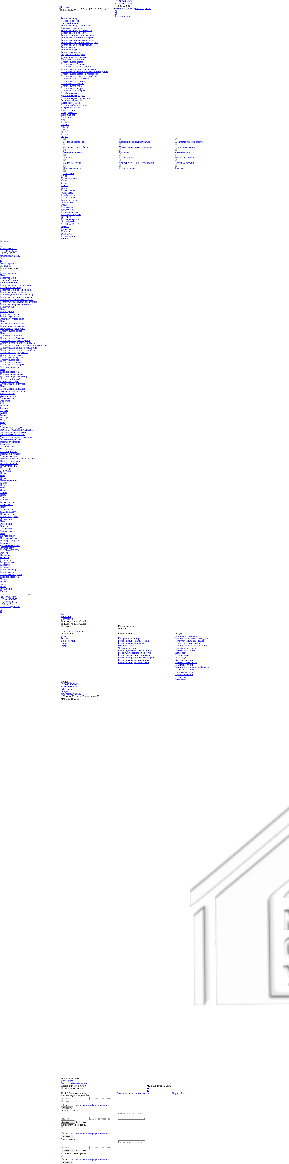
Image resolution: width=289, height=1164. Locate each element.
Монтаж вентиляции (185, 157)
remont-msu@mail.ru (125, 8)
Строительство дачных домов (76, 66)
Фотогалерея (67, 192)
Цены (64, 176)
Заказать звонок (123, 16)
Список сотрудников (73, 631)
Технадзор (180, 168)
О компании (67, 202)
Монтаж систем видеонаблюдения (136, 163)
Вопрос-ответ (68, 236)
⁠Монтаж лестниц (72, 163)
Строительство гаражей (73, 81)
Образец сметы (68, 221)
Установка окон (183, 152)
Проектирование (127, 168)
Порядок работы (69, 212)
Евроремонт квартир (71, 28)
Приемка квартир (72, 168)
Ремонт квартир (69, 18)
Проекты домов (69, 197)
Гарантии (66, 217)
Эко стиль (66, 117)
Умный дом (69, 157)
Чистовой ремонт (70, 23)
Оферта (65, 226)
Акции (64, 180)
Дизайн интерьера (70, 93)
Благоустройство (127, 157)
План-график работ (71, 214)
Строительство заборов (73, 90)
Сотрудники (67, 207)
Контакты (66, 238)
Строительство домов (72, 61)
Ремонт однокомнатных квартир (77, 35)
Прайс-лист (67, 1081)
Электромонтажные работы (189, 141)
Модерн (65, 127)
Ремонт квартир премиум (74, 33)
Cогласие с (87, 1105)
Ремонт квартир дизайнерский (76, 30)
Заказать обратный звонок (74, 1083)
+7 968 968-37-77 (123, 3)
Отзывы (65, 204)
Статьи (64, 185)
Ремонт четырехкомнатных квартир (79, 42)
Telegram (65, 691)
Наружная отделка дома (73, 59)
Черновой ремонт (70, 20)
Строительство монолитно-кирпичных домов (84, 71)
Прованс (65, 122)
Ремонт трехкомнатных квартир (77, 40)
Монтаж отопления (73, 152)
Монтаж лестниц (184, 665)
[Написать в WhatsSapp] (116, 11)
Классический (68, 110)
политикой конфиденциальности (93, 1105)
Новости (65, 231)
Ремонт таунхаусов (70, 52)
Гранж (64, 131)
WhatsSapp (66, 689)
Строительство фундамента (75, 78)
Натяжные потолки (184, 163)
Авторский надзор (70, 102)
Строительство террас (72, 88)
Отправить (67, 1108)
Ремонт (64, 188)
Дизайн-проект (68, 195)
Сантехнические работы (75, 147)
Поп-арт (65, 134)
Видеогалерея (68, 190)
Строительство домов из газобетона (79, 74)
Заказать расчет (143, 8)
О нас (64, 636)
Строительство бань (71, 86)
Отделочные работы (185, 147)
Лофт (63, 119)
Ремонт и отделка (70, 200)
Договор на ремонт (71, 219)
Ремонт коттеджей (70, 49)
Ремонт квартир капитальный (76, 45)
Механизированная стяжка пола (135, 147)
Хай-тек (65, 124)
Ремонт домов (68, 47)
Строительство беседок (73, 64)
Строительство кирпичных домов (78, 69)
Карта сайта (178, 1093)
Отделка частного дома (73, 54)
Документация (68, 209)
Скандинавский (69, 112)
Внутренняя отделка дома (74, 57)
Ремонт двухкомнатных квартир (77, 37)
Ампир (64, 129)
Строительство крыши (72, 83)
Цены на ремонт (69, 178)
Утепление (68, 173)
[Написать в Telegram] (116, 13)
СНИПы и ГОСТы (70, 224)
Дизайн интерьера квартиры (75, 98)
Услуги (64, 136)
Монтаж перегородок (74, 141)
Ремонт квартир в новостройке (77, 25)
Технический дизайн (71, 100)
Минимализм (68, 115)
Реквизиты (66, 233)
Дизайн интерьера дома (73, 95)
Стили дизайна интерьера (74, 105)
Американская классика (73, 107)
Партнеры (66, 229)
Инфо (64, 183)
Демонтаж (124, 152)
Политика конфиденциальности (133, 1093)
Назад (3, 275)
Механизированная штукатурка (135, 141)
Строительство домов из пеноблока (79, 76)
